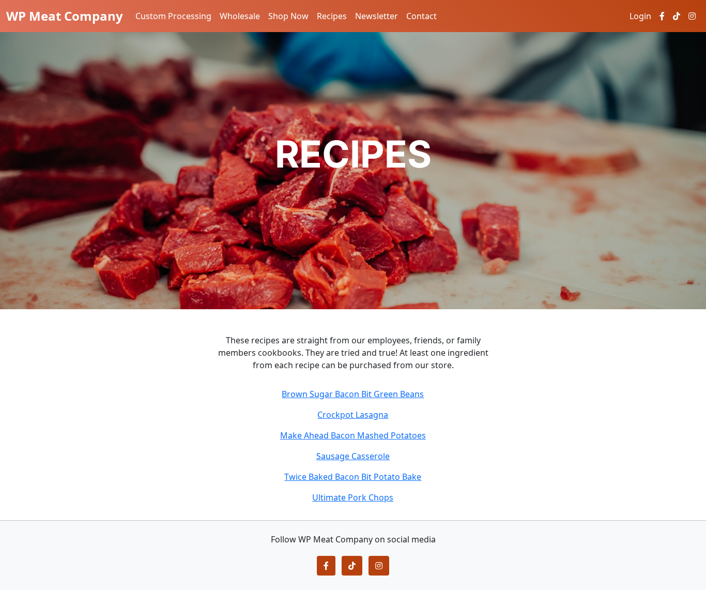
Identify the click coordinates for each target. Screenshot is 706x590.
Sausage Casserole (353, 456)
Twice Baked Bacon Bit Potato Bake (352, 476)
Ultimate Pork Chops (352, 497)
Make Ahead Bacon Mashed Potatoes (353, 435)
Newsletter (376, 16)
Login (640, 16)
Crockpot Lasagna (352, 414)
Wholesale (240, 16)
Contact (421, 16)
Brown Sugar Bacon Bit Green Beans (353, 394)
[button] (326, 566)
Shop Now (288, 16)
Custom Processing (173, 16)
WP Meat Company (64, 15)
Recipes (332, 16)
